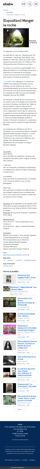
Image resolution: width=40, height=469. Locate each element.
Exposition (10, 260)
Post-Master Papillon (30, 260)
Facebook (25, 460)
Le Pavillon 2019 (9, 81)
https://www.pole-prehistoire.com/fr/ (15, 255)
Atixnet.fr (27, 467)
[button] (23, 4)
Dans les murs (21, 282)
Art (5, 260)
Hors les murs (8, 266)
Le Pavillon (18, 260)
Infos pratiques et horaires (12, 460)
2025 (28, 282)
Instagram (32, 460)
